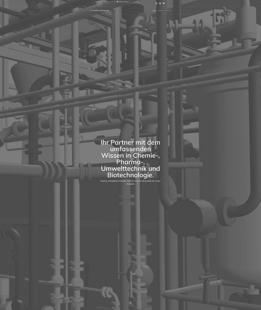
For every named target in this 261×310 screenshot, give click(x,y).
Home (154, 10)
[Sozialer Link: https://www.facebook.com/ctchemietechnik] (157, 3)
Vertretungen (168, 10)
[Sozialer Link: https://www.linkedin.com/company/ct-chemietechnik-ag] (160, 3)
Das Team (160, 10)
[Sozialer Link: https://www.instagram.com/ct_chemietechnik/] (164, 3)
